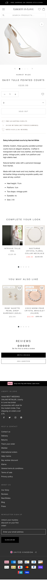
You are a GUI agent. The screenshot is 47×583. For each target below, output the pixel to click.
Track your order (8, 444)
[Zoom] (41, 24)
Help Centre (6, 456)
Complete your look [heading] (23, 219)
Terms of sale (6, 472)
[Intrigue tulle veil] (12, 235)
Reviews (4, 494)
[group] (12, 243)
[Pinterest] (21, 417)
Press (3, 506)
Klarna (3, 464)
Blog (3, 502)
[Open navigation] (3, 9)
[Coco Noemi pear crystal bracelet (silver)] (35, 295)
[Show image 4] (27, 68)
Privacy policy (7, 476)
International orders (9, 452)
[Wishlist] (39, 9)
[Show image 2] (22, 68)
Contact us (5, 432)
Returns (4, 440)
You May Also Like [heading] (23, 279)
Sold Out (23, 111)
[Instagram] (15, 417)
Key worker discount (9, 460)
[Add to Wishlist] (43, 94)
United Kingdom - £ (25, 552)
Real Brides (5, 498)
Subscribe (10, 540)
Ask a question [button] (23, 361)
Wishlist (4, 448)
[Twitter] (10, 417)
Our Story (5, 490)
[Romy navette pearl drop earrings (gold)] (12, 295)
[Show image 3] (24, 68)
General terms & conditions (12, 468)
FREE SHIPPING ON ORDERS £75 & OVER (27, 2)
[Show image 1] (19, 68)
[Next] (32, 68)
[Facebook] (4, 417)
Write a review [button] (23, 355)
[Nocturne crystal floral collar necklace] (35, 235)
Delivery (4, 436)
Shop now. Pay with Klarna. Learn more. (27, 383)
